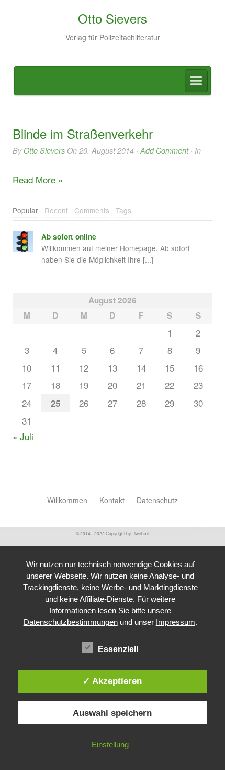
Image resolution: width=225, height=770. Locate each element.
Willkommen (67, 500)
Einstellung (110, 744)
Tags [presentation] (123, 210)
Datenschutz (157, 500)
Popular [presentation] (25, 210)
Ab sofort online (68, 237)
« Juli (23, 436)
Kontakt (112, 500)
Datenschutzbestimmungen (71, 621)
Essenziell (118, 649)
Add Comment (164, 150)
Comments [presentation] (91, 210)
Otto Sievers (44, 150)
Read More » (38, 179)
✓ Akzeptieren (112, 681)
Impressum (175, 621)
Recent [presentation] (56, 210)
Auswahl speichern (112, 713)
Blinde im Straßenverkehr (83, 133)
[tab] (25, 211)
